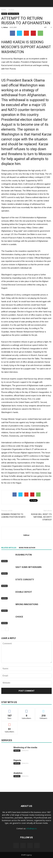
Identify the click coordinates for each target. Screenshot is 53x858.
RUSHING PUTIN (23, 554)
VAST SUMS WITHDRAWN (28, 567)
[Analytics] (6, 777)
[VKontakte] (30, 845)
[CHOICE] (7, 619)
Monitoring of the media (25, 747)
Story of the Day (13, 14)
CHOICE (19, 616)
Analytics (18, 773)
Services (17, 750)
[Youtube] (36, 845)
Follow (27, 710)
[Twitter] (23, 845)
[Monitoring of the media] (6, 751)
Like (9, 710)
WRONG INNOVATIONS (26, 604)
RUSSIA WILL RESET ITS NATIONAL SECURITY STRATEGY (41, 517)
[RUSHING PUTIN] (7, 557)
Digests (17, 760)
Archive (4, 14)
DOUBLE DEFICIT (23, 592)
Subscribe (10, 723)
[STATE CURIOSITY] (7, 582)
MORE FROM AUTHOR (27, 548)
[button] (49, 3)
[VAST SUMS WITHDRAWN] (7, 570)
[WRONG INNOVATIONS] (7, 607)
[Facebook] (16, 845)
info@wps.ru (31, 828)
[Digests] (6, 764)
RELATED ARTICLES (8, 548)
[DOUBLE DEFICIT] (7, 594)
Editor (5, 27)
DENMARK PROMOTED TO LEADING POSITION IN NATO (13, 515)
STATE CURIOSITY (24, 579)
